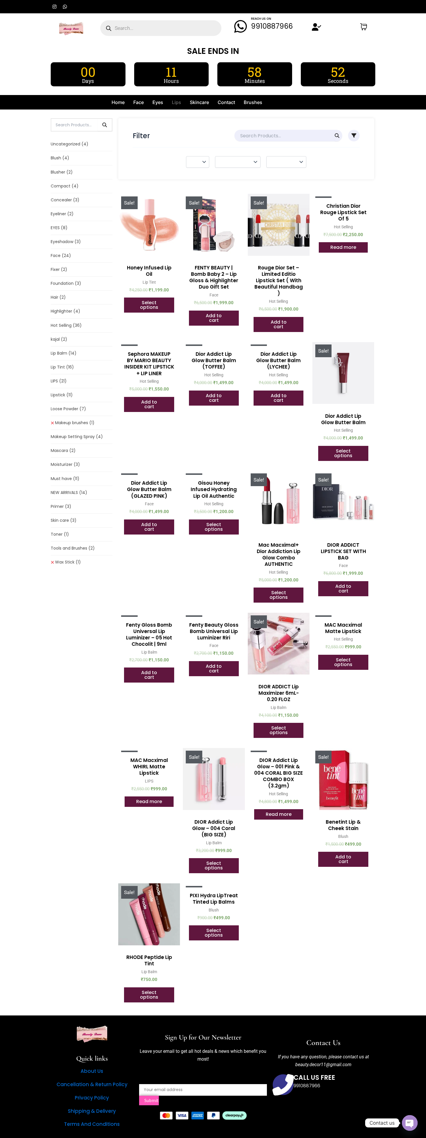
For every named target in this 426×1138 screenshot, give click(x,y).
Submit (151, 1100)
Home (118, 102)
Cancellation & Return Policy (92, 1084)
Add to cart (214, 318)
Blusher (62, 172)
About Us (92, 1071)
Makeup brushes (74, 423)
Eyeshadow (66, 242)
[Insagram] (316, 1110)
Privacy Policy (92, 1097)
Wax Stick (68, 562)
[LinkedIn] (331, 1110)
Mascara (63, 450)
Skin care (64, 520)
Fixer (59, 269)
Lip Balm (64, 353)
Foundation (66, 283)
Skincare (199, 102)
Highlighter (65, 311)
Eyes (157, 102)
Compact (65, 186)
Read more (343, 247)
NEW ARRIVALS (69, 492)
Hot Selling (66, 325)
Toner (60, 534)
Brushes (253, 102)
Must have (65, 479)
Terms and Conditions (92, 1124)
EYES (59, 228)
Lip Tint (62, 367)
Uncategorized (69, 144)
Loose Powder (68, 409)
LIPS (59, 381)
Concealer (65, 200)
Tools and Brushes (73, 548)
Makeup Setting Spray (77, 436)
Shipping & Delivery (92, 1111)
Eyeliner (62, 214)
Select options (149, 305)
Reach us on (261, 18)
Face (138, 102)
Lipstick (62, 395)
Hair (58, 297)
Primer (61, 506)
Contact (226, 102)
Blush (60, 158)
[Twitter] (323, 1110)
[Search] (104, 125)
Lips (176, 102)
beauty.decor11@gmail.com (323, 1064)
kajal (59, 339)
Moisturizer (65, 464)
